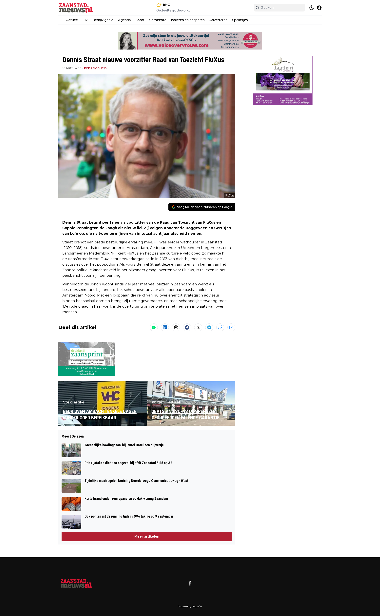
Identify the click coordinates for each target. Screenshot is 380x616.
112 (85, 20)
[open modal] (319, 7)
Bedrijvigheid (102, 20)
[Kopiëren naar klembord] (220, 327)
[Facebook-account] (190, 583)
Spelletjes (240, 20)
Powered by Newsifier (190, 606)
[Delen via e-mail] (231, 327)
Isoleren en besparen (188, 20)
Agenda (124, 20)
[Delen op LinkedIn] (165, 327)
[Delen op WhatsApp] (154, 327)
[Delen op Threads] (176, 327)
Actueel (72, 20)
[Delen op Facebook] (187, 327)
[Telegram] (209, 327)
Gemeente (157, 20)
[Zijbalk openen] (60, 20)
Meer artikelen (146, 536)
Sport (140, 20)
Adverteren (218, 20)
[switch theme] (311, 7)
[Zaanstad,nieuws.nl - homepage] (76, 7)
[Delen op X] (198, 327)
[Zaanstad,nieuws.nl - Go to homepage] (76, 583)
